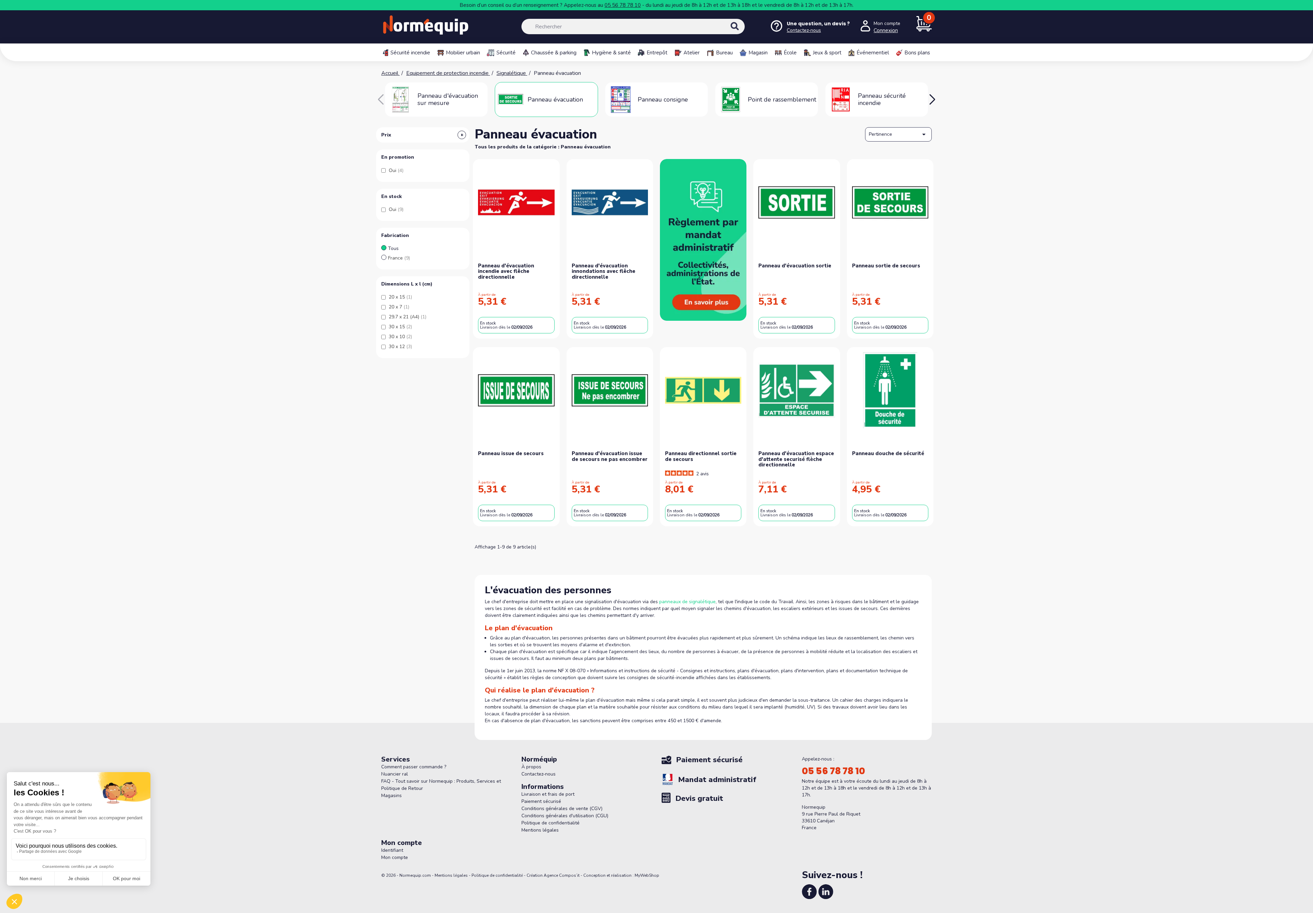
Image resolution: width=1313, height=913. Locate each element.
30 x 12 (400, 346)
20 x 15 (400, 297)
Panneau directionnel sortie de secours (701, 456)
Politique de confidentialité (550, 823)
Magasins (391, 795)
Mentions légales (540, 830)
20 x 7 (399, 307)
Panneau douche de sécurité (888, 453)
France (399, 258)
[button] (932, 99)
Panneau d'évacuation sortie (794, 265)
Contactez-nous (538, 774)
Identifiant (392, 850)
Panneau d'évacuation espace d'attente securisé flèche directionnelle (796, 459)
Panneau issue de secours (511, 453)
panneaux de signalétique (687, 601)
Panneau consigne (663, 99)
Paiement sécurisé (541, 801)
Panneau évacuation (555, 99)
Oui (396, 170)
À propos (531, 767)
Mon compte (394, 857)
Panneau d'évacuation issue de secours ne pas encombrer (610, 456)
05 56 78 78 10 (623, 5)
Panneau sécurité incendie (882, 99)
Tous (393, 248)
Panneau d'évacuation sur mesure (447, 99)
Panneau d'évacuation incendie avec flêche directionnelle (506, 271)
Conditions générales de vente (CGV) (561, 808)
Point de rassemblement (782, 99)
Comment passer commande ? (413, 767)
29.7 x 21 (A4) (407, 317)
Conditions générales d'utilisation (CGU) (564, 815)
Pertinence (898, 134)
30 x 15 (400, 326)
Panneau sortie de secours (886, 265)
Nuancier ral (394, 774)
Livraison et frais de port (547, 794)
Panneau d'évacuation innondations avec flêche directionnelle (603, 271)
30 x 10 (400, 336)
